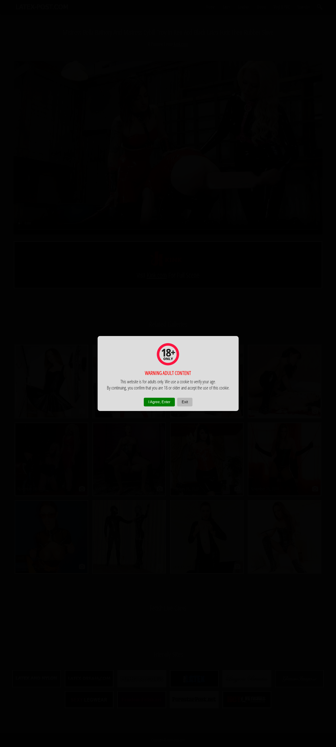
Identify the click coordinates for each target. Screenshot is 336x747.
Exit (185, 402)
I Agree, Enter (159, 402)
